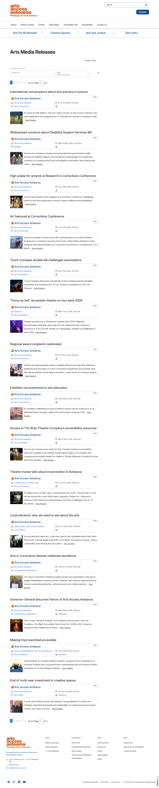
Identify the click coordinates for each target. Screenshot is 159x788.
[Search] (98, 73)
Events (41, 24)
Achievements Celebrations (25, 570)
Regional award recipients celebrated (35, 344)
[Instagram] (14, 782)
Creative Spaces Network (81, 747)
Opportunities (103, 755)
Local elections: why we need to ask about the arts (44, 515)
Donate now (128, 743)
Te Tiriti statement (52, 751)
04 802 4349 (13, 764)
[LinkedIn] (19, 782)
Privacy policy (104, 782)
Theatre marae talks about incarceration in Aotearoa (46, 472)
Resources (102, 747)
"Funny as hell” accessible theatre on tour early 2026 (46, 300)
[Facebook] (8, 782)
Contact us (102, 24)
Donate (142, 12)
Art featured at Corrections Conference (37, 216)
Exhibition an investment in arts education (38, 388)
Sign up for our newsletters (134, 747)
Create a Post (90, 60)
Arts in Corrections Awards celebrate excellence (43, 556)
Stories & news (103, 743)
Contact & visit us (130, 751)
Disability (17, 147)
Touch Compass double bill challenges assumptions (46, 260)
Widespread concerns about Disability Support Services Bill (51, 132)
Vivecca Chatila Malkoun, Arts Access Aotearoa (33, 651)
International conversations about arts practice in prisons (49, 92)
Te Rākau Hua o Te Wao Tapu (26, 483)
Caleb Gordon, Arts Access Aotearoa (29, 526)
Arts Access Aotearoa (22, 103)
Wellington (63, 614)
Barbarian (18, 311)
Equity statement (51, 747)
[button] (158, 785)
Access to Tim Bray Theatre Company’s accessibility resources (53, 428)
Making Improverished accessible (33, 640)
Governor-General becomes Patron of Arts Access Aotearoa (51, 599)
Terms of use (115, 782)
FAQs (100, 759)
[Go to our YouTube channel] (24, 782)
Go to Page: (33, 83)
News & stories (27, 24)
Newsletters (87, 24)
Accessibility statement (90, 782)
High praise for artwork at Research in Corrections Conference (53, 176)
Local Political (19, 530)
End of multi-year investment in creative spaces (43, 680)
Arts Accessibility (20, 274)
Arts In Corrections (21, 106)
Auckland (62, 654)
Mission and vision (52, 743)
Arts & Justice (77, 751)
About (13, 24)
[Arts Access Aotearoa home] (18, 742)
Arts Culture (18, 695)
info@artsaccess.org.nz (17, 768)
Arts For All (76, 743)
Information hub (70, 24)
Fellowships (54, 24)
